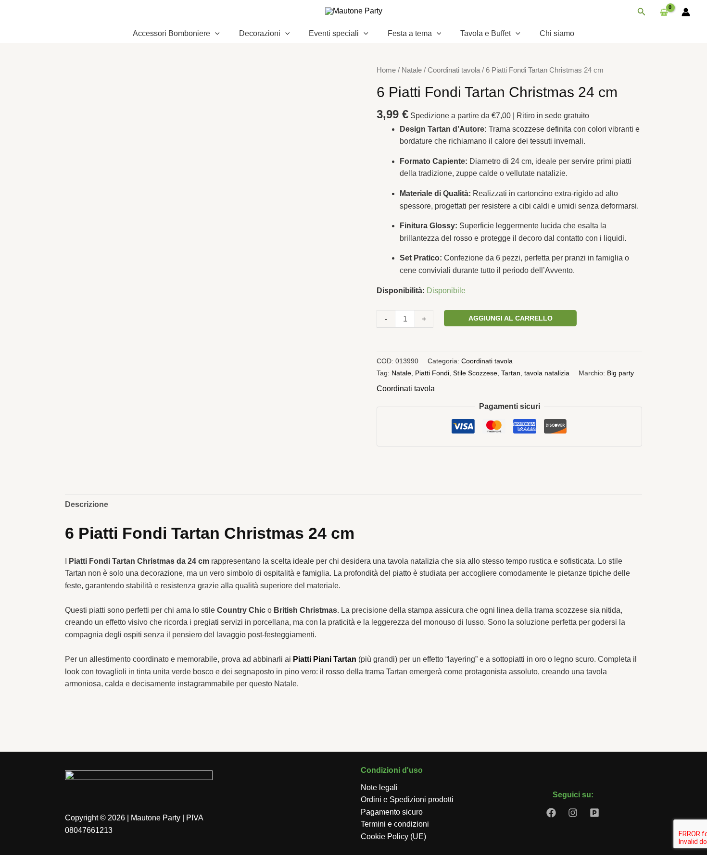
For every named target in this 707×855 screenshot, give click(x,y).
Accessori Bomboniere (171, 33)
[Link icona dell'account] (686, 12)
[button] (641, 12)
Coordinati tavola (454, 70)
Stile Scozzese (475, 373)
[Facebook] (551, 813)
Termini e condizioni (395, 824)
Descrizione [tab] (86, 504)
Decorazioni (259, 33)
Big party (620, 373)
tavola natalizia (546, 373)
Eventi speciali (334, 33)
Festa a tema (410, 33)
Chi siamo (557, 33)
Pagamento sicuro (392, 812)
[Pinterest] (594, 813)
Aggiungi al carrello (510, 318)
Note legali (379, 787)
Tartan (510, 373)
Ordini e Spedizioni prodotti (407, 799)
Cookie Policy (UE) (393, 836)
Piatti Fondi (432, 373)
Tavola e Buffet (485, 33)
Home (386, 70)
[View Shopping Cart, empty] (664, 12)
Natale (412, 70)
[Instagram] (573, 813)
